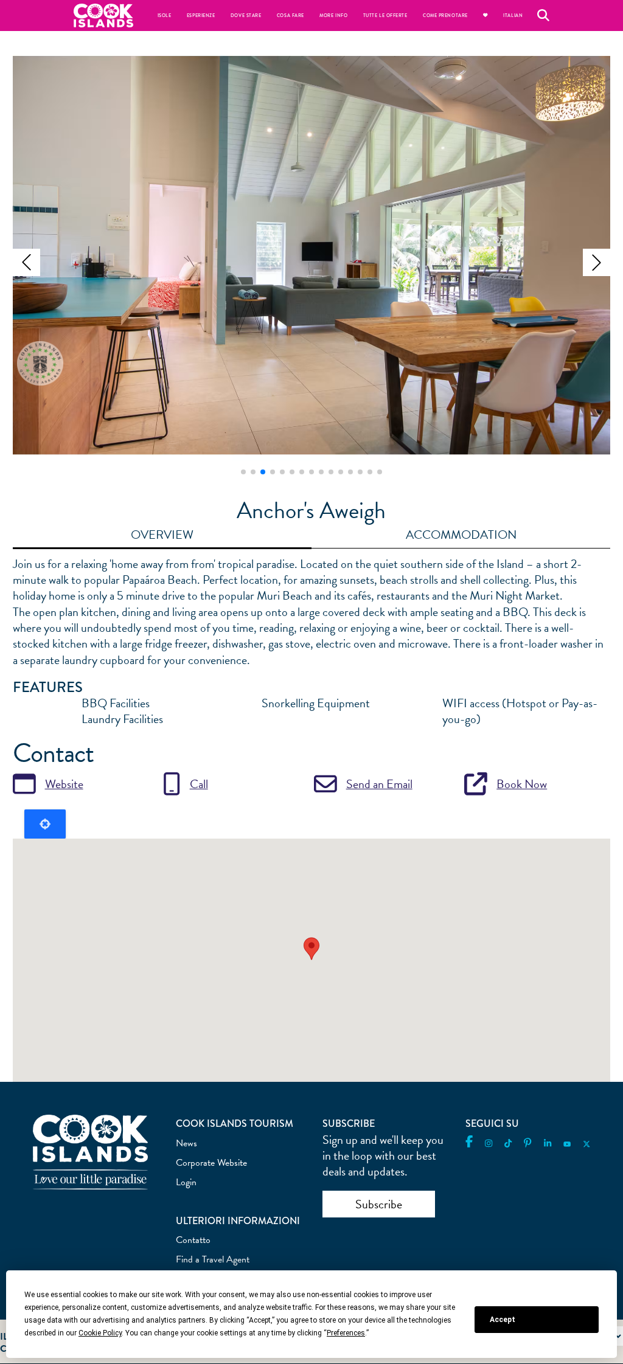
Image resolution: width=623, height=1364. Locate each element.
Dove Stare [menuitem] (246, 15)
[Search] (543, 15)
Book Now (521, 784)
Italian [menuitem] (513, 15)
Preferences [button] (346, 1333)
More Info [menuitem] (333, 15)
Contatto (193, 1240)
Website (64, 784)
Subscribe (378, 1204)
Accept (502, 1319)
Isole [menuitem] (165, 15)
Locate (45, 824)
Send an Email (379, 784)
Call (199, 784)
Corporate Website (211, 1162)
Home (103, 15)
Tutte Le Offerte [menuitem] (385, 15)
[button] (26, 262)
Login (186, 1182)
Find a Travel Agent (212, 1259)
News (186, 1143)
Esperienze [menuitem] (201, 15)
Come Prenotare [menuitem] (445, 15)
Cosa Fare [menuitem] (290, 15)
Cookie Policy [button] (100, 1333)
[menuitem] (485, 15)
